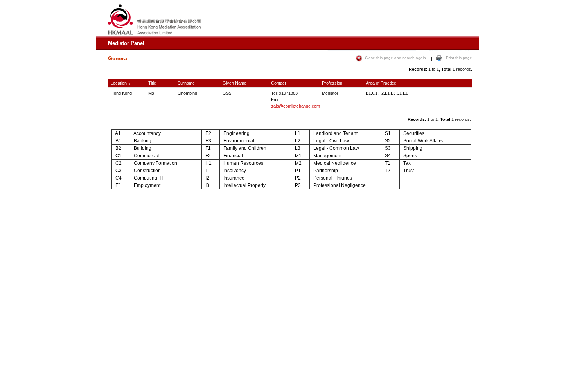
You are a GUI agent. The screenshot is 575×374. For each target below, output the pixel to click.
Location (117, 83)
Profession (332, 83)
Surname (186, 83)
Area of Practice (381, 83)
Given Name (234, 83)
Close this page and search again (395, 58)
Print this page (459, 58)
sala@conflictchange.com (295, 106)
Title (152, 83)
